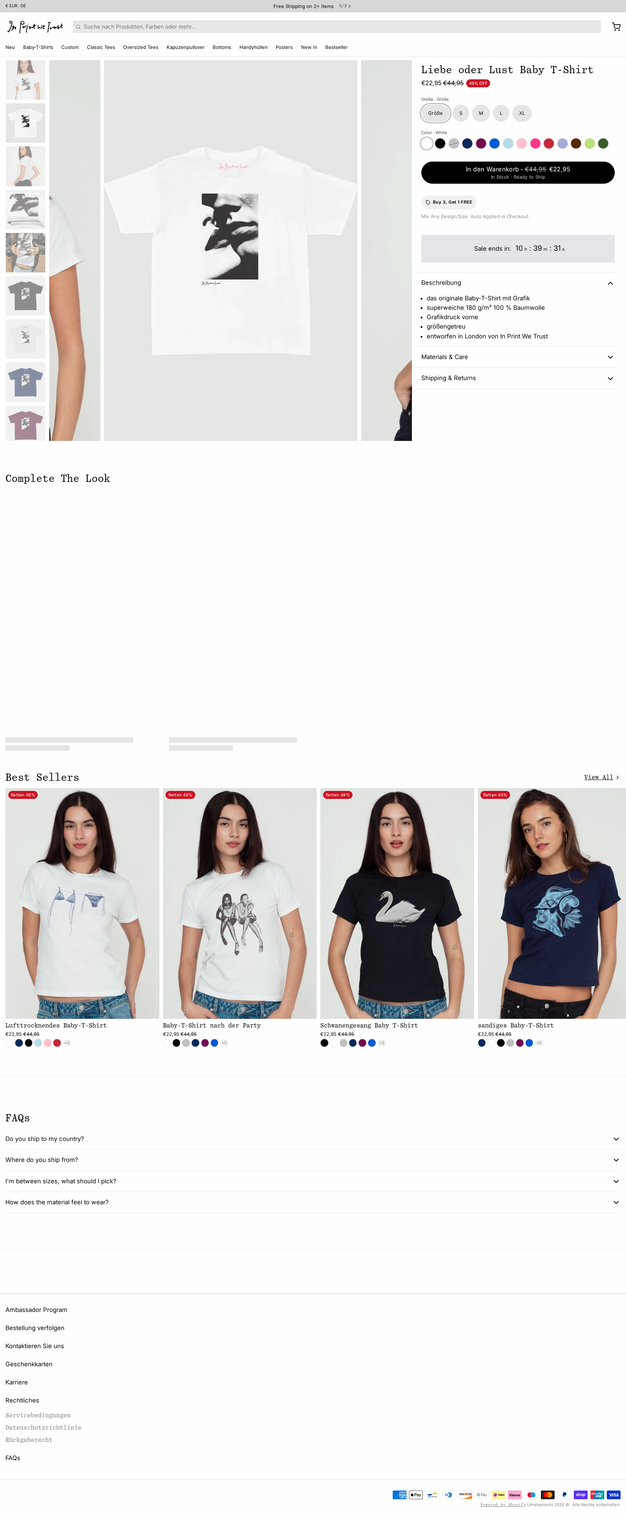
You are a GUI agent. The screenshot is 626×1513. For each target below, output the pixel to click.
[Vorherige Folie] (60, 249)
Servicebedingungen (38, 1415)
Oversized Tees (140, 47)
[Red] (548, 143)
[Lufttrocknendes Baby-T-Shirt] (82, 903)
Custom (70, 47)
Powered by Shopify (503, 1505)
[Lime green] (589, 143)
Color (434, 132)
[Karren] (613, 26)
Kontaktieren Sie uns (34, 1346)
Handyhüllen (253, 47)
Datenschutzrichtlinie (43, 1428)
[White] (426, 143)
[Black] (440, 143)
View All (598, 777)
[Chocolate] (576, 143)
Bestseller (336, 47)
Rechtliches (22, 1400)
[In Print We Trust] (35, 27)
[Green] (603, 143)
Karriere (16, 1382)
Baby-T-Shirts (38, 47)
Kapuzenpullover (186, 47)
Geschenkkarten (29, 1364)
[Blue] (508, 143)
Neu (10, 47)
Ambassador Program (36, 1309)
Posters (284, 47)
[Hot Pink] (535, 143)
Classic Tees (101, 47)
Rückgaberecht (29, 1440)
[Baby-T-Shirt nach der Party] (240, 903)
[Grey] (453, 143)
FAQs (12, 1458)
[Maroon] (481, 143)
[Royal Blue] (494, 143)
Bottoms (222, 47)
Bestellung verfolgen (34, 1327)
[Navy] (467, 143)
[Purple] (562, 143)
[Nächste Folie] (401, 249)
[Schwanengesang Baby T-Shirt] (397, 903)
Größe (435, 99)
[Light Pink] (521, 143)
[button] (518, 173)
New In (309, 47)
